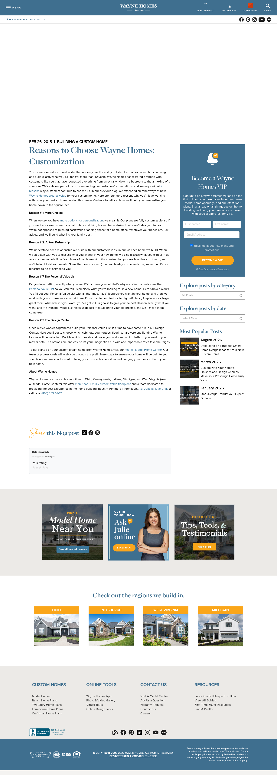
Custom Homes (49, 685)
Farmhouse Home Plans (47, 709)
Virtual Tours (94, 705)
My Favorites (250, 10)
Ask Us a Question (152, 700)
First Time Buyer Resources (213, 705)
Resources (207, 685)
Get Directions (229, 10)
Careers (145, 713)
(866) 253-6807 (206, 10)
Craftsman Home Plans (47, 713)
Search (267, 10)
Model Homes (41, 696)
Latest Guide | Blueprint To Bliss (215, 696)
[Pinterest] (97, 433)
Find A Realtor (204, 709)
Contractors (148, 709)
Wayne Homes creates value (47, 195)
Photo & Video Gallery (100, 700)
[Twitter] (84, 433)
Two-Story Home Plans (47, 705)
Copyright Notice (144, 756)
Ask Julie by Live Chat (153, 388)
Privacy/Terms (119, 756)
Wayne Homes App (98, 696)
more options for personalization (81, 220)
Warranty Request (152, 705)
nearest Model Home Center (143, 349)
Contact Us (153, 685)
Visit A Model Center (154, 696)
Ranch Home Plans (44, 700)
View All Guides (205, 700)
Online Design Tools (99, 709)
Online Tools (101, 685)
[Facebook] (91, 433)
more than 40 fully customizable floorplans (103, 384)
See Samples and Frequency (213, 269)
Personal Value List (41, 289)
